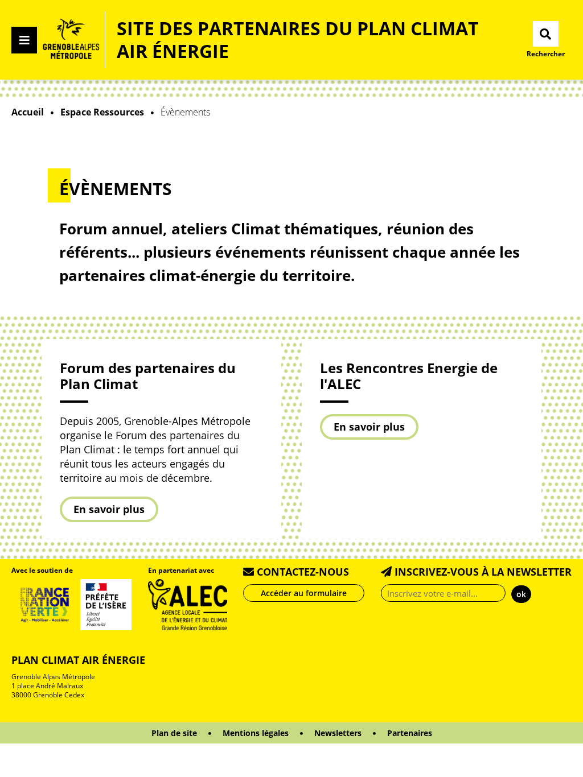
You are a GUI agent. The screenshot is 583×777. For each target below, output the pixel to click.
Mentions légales (256, 733)
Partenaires (409, 733)
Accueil (27, 112)
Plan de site (174, 733)
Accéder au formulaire (304, 593)
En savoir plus (109, 509)
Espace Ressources (102, 112)
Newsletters (338, 733)
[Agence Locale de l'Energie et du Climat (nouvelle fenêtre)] (187, 603)
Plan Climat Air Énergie (78, 660)
